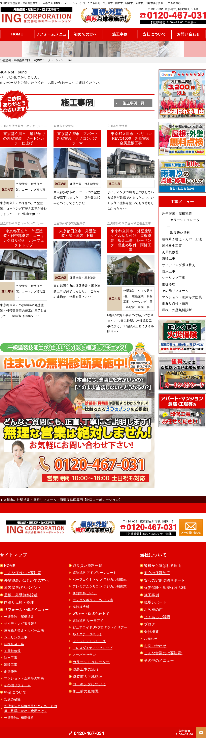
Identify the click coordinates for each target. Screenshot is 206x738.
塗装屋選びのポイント (22, 587)
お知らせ (150, 638)
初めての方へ (85, 34)
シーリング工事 (173, 277)
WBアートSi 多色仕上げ (91, 613)
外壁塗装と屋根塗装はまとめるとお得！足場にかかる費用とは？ (30, 708)
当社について (154, 34)
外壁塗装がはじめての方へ (26, 580)
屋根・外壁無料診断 (177, 310)
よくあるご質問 (157, 616)
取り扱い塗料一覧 (87, 565)
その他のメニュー (159, 660)
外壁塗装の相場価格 (19, 717)
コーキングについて (89, 683)
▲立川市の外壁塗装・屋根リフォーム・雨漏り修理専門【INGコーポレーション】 (61, 499)
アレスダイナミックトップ (92, 647)
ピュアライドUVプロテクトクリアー (100, 627)
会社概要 (151, 631)
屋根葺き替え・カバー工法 (182, 239)
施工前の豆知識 (86, 691)
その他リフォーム (175, 290)
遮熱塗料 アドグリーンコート (95, 572)
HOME (17, 34)
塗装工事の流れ (86, 669)
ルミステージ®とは (87, 634)
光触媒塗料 (81, 606)
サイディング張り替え (178, 264)
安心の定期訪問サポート (164, 580)
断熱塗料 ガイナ (85, 593)
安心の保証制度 (157, 572)
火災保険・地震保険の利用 (166, 587)
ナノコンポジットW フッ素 (93, 600)
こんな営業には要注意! (163, 652)
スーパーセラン (84, 654)
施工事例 (120, 34)
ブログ (149, 624)
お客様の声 (153, 609)
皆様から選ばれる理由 (162, 565)
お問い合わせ (188, 34)
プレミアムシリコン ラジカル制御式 (100, 586)
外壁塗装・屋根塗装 (177, 213)
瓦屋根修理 (170, 252)
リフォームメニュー (51, 35)
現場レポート (155, 602)
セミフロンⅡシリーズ (89, 641)
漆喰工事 (168, 258)
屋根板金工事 (172, 245)
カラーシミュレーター (91, 661)
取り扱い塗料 (180, 232)
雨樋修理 (168, 284)
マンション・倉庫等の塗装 (182, 297)
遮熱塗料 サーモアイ (88, 620)
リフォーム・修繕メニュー (26, 609)
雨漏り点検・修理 (175, 303)
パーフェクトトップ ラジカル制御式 (100, 579)
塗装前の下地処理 (87, 676)
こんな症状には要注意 (22, 572)
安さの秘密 (12, 699)
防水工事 (168, 271)
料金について (15, 692)
